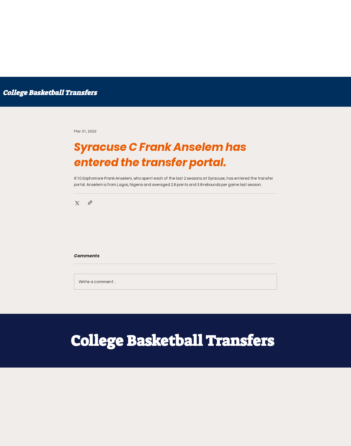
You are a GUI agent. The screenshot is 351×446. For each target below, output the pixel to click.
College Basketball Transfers (50, 92)
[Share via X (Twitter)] (76, 202)
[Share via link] (90, 202)
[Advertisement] (164, 38)
